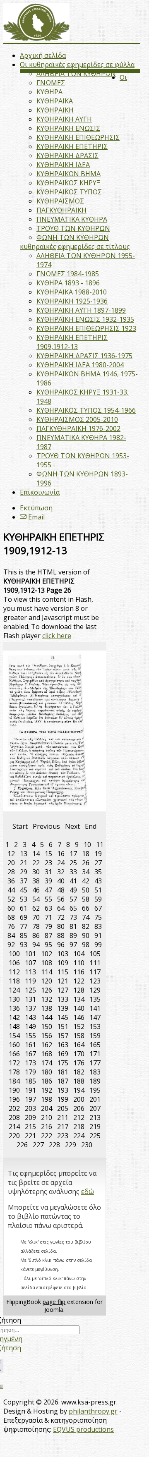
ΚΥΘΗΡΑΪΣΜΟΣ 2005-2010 (77, 419)
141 (95, 1008)
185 (30, 1081)
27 (98, 862)
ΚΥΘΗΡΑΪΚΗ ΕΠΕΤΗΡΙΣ (72, 146)
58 (85, 899)
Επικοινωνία (40, 492)
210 (46, 1117)
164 (78, 1044)
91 (98, 935)
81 (73, 926)
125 (30, 990)
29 (23, 871)
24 (61, 862)
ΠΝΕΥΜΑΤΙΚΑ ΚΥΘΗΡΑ (71, 219)
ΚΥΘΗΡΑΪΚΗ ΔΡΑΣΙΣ (67, 155)
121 (62, 981)
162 (46, 1044)
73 (73, 917)
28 (11, 871)
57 (73, 899)
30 (36, 871)
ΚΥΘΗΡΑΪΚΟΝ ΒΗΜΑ (68, 173)
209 (30, 1117)
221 (30, 1135)
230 (86, 1144)
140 (78, 1008)
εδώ (87, 1191)
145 (62, 1017)
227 (38, 1144)
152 (78, 1026)
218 (78, 1126)
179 (30, 1072)
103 (62, 953)
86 (36, 935)
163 (62, 1044)
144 (46, 1017)
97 (73, 944)
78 (36, 926)
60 (11, 908)
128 (78, 990)
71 (48, 917)
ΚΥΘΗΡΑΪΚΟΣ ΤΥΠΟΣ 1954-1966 (86, 410)
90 (85, 935)
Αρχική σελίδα (43, 55)
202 (14, 1108)
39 (48, 880)
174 (46, 1062)
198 (46, 1099)
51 (98, 890)
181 (62, 1072)
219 (95, 1126)
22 (36, 862)
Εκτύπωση (36, 507)
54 (36, 899)
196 (14, 1099)
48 (61, 890)
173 (30, 1062)
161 (30, 1044)
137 (30, 1008)
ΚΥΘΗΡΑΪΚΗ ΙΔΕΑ (63, 164)
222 (46, 1135)
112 (14, 971)
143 (30, 1017)
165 (95, 1044)
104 (78, 953)
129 (95, 990)
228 (54, 1144)
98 (85, 944)
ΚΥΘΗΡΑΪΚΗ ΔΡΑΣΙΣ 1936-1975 (84, 355)
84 (11, 935)
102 (46, 953)
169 (62, 1053)
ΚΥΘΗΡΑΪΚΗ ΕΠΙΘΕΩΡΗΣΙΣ (78, 137)
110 (78, 962)
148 (14, 1026)
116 (78, 971)
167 (30, 1053)
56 (61, 899)
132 (46, 999)
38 (36, 880)
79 (48, 926)
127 (62, 990)
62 (36, 908)
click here (56, 635)
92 (11, 944)
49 (73, 890)
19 (98, 853)
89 (73, 935)
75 (98, 917)
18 (85, 853)
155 (30, 1035)
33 (73, 871)
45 (23, 890)
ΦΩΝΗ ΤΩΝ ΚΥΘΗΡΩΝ (72, 237)
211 (62, 1117)
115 (62, 971)
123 (95, 981)
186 (46, 1081)
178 (14, 1072)
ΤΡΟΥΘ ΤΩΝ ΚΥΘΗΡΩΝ (73, 228)
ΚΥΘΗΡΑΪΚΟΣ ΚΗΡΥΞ (68, 182)
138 (46, 1008)
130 (14, 999)
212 (78, 1117)
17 (73, 853)
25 (73, 862)
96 (61, 944)
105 (95, 953)
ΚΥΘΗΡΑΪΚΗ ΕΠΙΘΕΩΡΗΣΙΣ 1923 (86, 328)
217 (62, 1126)
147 (95, 1017)
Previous (46, 826)
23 (48, 862)
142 (14, 1017)
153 (95, 1026)
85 (23, 935)
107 (30, 962)
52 (11, 899)
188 (78, 1081)
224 (78, 1135)
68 (11, 917)
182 (78, 1072)
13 (23, 853)
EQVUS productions (83, 1429)
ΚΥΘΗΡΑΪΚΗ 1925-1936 (72, 301)
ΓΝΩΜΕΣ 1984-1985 (67, 273)
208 (14, 1117)
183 (95, 1072)
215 (30, 1126)
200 (78, 1099)
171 (95, 1053)
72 (61, 917)
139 (62, 1008)
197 (30, 1099)
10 (87, 844)
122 (78, 981)
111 (95, 962)
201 (95, 1099)
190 (14, 1090)
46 (36, 890)
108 (46, 962)
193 (62, 1090)
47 (48, 890)
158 (78, 1035)
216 (46, 1126)
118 (14, 981)
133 (62, 999)
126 (46, 990)
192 (46, 1090)
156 (46, 1035)
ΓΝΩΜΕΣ (50, 82)
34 (85, 871)
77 (23, 926)
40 (61, 880)
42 (85, 880)
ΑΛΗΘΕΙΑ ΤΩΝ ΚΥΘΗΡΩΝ (76, 73)
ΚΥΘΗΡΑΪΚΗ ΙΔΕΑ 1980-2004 (80, 364)
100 (14, 953)
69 (23, 917)
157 (62, 1035)
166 (14, 1053)
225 (95, 1135)
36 (11, 880)
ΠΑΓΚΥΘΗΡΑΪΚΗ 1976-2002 (78, 428)
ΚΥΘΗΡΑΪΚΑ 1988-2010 (71, 292)
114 (46, 971)
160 (14, 1044)
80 (61, 926)
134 (78, 999)
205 (62, 1108)
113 (30, 971)
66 (85, 908)
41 (73, 880)
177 (95, 1062)
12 (11, 853)
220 (14, 1135)
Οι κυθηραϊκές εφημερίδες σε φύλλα (77, 64)
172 (14, 1062)
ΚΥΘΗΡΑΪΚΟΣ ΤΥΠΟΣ (69, 191)
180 (46, 1072)
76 (11, 926)
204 (46, 1108)
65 (73, 908)
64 (61, 908)
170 (78, 1053)
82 (85, 926)
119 (30, 981)
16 (61, 853)
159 (95, 1035)
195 (95, 1090)
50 (85, 890)
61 (23, 908)
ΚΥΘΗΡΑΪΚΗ (55, 110)
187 (62, 1081)
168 (46, 1053)
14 (36, 853)
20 (11, 862)
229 (70, 1144)
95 (48, 944)
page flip (54, 1302)
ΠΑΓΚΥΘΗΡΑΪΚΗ (61, 210)
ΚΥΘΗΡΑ (49, 91)
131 (30, 999)
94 (36, 944)
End (90, 826)
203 (30, 1108)
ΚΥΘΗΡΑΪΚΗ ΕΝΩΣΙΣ (68, 128)
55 (48, 899)
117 (95, 971)
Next (72, 826)
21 (23, 862)
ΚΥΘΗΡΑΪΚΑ (54, 100)
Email (35, 517)
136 (14, 1008)
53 (23, 899)
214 (14, 1126)
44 (11, 890)
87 (48, 935)
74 (85, 917)
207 (95, 1108)
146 (78, 1017)
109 (62, 962)
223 (62, 1135)
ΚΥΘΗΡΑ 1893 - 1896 (68, 282)
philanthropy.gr (93, 1411)
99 (98, 944)
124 (14, 990)
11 (99, 844)
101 (30, 953)
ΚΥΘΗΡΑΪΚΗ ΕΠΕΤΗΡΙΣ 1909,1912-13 (72, 342)
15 (48, 853)
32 (61, 871)
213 (95, 1117)
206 (78, 1108)
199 (62, 1099)
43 (98, 880)
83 (98, 926)
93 (23, 944)
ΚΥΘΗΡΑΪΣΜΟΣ (60, 201)
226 (22, 1144)
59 (98, 899)
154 (14, 1035)
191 (30, 1090)
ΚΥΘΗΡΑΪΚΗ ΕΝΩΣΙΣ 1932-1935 (85, 319)
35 (98, 871)
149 (30, 1026)
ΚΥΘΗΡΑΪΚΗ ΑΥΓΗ (64, 119)
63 (48, 908)
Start (20, 826)
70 (36, 917)
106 (14, 962)
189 (95, 1081)
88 (61, 935)
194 (78, 1090)
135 (95, 999)
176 (78, 1062)
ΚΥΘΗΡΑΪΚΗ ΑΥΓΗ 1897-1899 (81, 310)
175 (62, 1062)
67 (98, 908)
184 (14, 1081)
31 (48, 871)
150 (46, 1026)
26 (85, 862)
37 (23, 880)
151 (62, 1026)
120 (46, 981)
